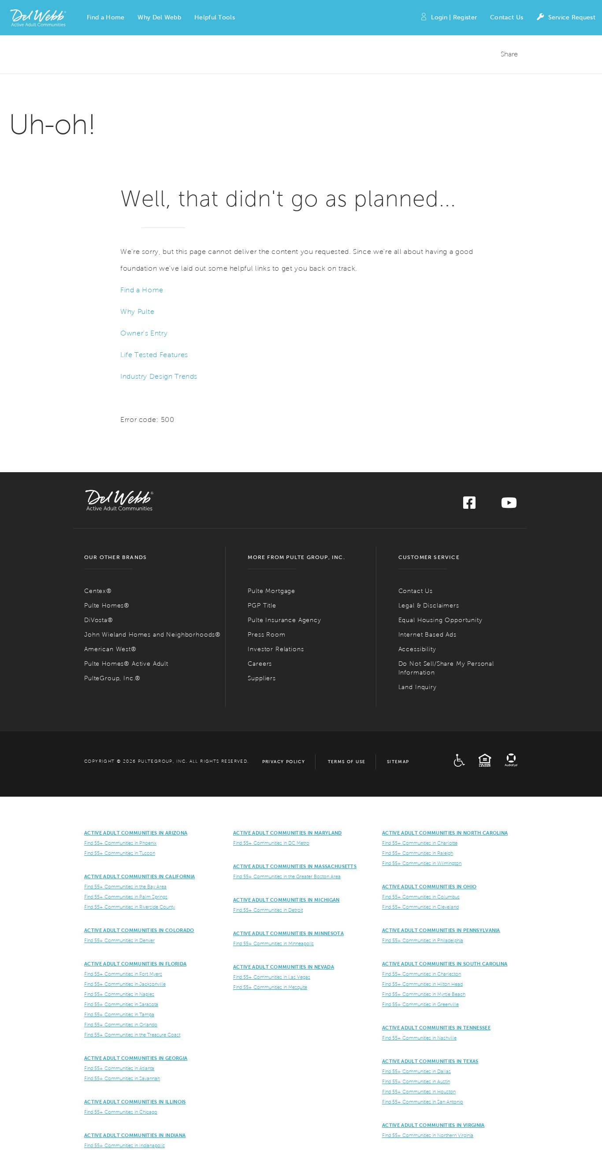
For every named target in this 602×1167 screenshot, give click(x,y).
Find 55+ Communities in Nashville (419, 1037)
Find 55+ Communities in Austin (416, 1081)
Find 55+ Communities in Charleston (421, 974)
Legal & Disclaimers (428, 605)
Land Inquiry (417, 687)
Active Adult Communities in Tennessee (436, 1027)
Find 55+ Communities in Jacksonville (125, 984)
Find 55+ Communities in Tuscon (119, 853)
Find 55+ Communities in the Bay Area (125, 886)
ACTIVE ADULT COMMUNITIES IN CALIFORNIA (139, 876)
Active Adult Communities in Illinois (135, 1101)
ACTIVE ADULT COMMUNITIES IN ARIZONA (135, 832)
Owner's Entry (143, 333)
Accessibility (417, 649)
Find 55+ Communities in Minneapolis (273, 943)
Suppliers (262, 678)
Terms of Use (347, 761)
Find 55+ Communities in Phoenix (120, 843)
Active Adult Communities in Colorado (139, 930)
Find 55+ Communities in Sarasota (121, 1004)
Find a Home (142, 290)
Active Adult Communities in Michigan (286, 899)
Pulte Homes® (107, 605)
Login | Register (454, 17)
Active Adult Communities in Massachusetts (295, 866)
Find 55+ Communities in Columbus (421, 896)
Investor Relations (276, 649)
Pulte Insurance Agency (284, 620)
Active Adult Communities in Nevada (283, 966)
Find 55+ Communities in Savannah (122, 1078)
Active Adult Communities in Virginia (433, 1125)
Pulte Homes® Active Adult (126, 663)
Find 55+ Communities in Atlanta (119, 1068)
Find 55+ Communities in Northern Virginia (427, 1135)
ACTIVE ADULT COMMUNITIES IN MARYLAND (287, 832)
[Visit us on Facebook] (469, 505)
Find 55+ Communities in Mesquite (270, 987)
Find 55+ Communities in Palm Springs (125, 896)
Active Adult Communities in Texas (430, 1061)
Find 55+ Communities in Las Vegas (271, 977)
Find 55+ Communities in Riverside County (129, 907)
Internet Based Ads (427, 634)
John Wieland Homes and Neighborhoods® (152, 634)
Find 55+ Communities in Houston (419, 1091)
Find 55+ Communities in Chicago (120, 1112)
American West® (110, 649)
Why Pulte (137, 311)
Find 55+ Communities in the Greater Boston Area (287, 876)
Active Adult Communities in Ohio (429, 886)
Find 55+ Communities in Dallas (416, 1071)
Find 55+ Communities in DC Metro (271, 843)
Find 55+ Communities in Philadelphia (422, 940)
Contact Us (506, 17)
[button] (105, 17)
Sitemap (398, 761)
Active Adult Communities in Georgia (135, 1058)
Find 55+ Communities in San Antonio (422, 1101)
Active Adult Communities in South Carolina (444, 963)
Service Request (571, 17)
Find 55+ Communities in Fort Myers (123, 974)
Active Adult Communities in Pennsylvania (441, 930)
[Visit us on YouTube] (509, 505)
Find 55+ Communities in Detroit (268, 910)
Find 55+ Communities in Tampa (119, 1014)
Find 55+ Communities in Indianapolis (124, 1145)
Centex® (98, 591)
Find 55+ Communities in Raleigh (417, 853)
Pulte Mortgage (271, 591)
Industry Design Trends (158, 376)
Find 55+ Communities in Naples (119, 994)
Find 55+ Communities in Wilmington (421, 863)
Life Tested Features (154, 354)
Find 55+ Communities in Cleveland (420, 907)
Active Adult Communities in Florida (135, 963)
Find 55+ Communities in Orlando (120, 1024)
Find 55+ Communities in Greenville (420, 1004)
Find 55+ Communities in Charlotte (419, 843)
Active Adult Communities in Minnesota (288, 933)
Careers (260, 663)
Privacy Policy (283, 761)
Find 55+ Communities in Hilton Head (422, 984)
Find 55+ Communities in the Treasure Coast (132, 1034)
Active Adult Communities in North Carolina (445, 832)
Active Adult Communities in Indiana (135, 1135)
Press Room (266, 634)
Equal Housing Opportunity (440, 620)
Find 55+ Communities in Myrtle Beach (423, 994)
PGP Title (262, 605)
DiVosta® (98, 620)
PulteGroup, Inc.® (112, 678)
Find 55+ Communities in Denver (119, 940)
